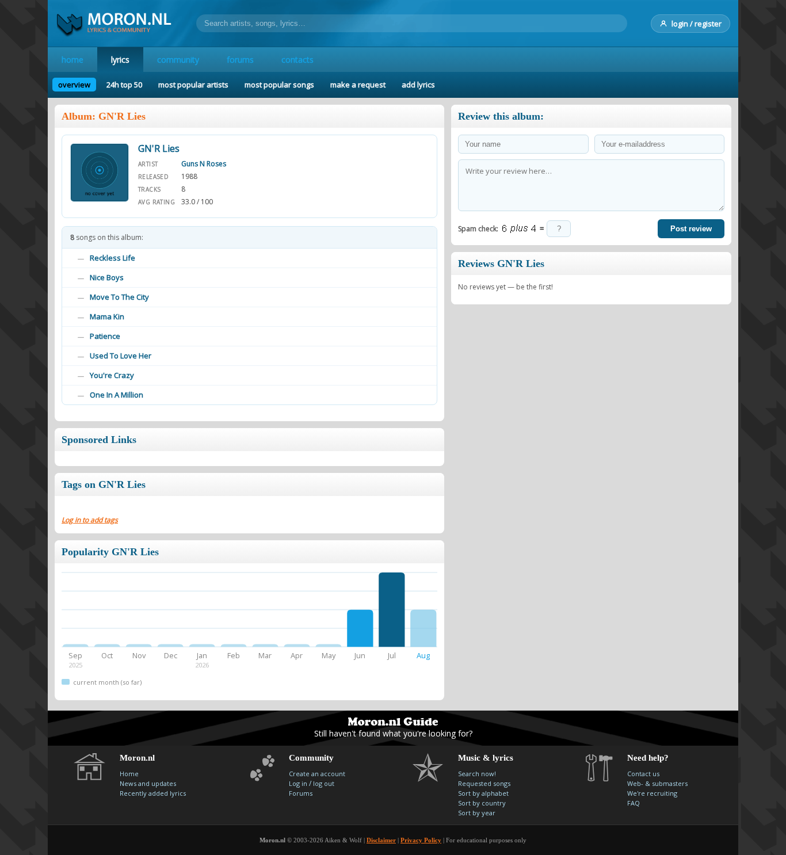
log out (323, 783)
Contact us (643, 773)
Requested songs (484, 783)
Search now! (477, 773)
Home (129, 773)
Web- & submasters (657, 783)
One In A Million (116, 395)
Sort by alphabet (483, 793)
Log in (298, 783)
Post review (691, 228)
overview (74, 84)
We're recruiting (652, 793)
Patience (105, 336)
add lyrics (418, 84)
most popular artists (193, 84)
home (72, 59)
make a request (358, 84)
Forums (300, 793)
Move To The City (119, 297)
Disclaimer (381, 840)
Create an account (317, 773)
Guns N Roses (203, 164)
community (178, 59)
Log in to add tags (90, 520)
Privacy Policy (420, 840)
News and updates (148, 783)
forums (240, 59)
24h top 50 (124, 84)
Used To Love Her (120, 355)
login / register (696, 23)
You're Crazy (112, 375)
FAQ (633, 803)
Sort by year (476, 812)
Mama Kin (107, 316)
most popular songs (279, 84)
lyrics (120, 59)
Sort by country (482, 803)
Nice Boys (107, 277)
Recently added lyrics (153, 793)
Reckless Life (112, 258)
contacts (297, 59)
